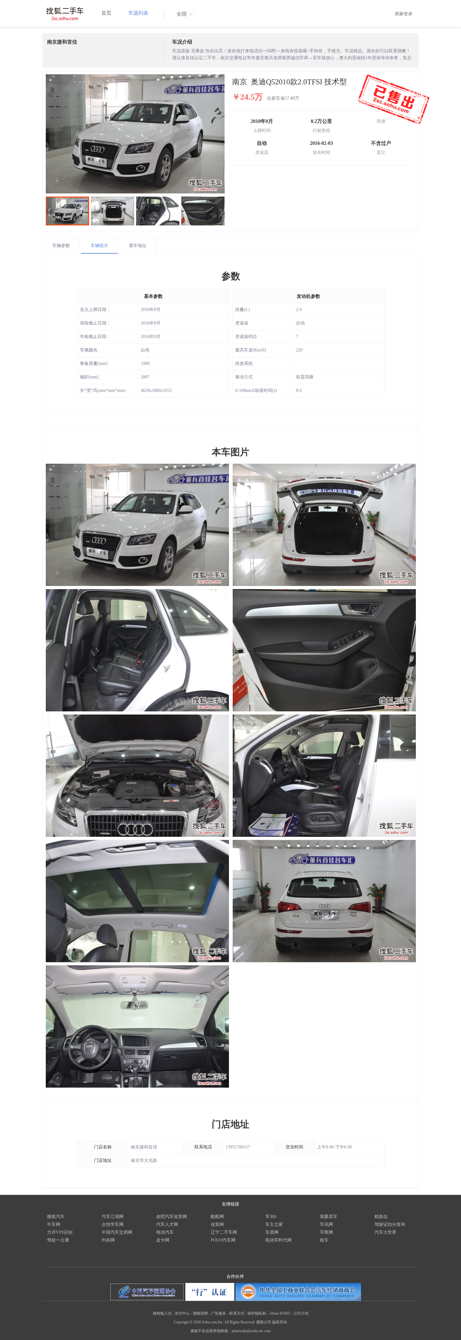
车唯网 (326, 1232)
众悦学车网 (113, 1224)
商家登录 (403, 14)
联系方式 (236, 1313)
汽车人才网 (167, 1224)
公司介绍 (301, 1313)
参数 (230, 276)
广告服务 (218, 1313)
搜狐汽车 (56, 1216)
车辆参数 (61, 245)
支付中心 (182, 1313)
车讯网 (326, 1224)
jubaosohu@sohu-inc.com (251, 1331)
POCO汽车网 (223, 1240)
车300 (270, 1216)
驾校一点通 (58, 1240)
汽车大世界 (385, 1232)
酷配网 (217, 1216)
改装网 (217, 1224)
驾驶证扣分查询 (389, 1224)
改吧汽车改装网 (171, 1216)
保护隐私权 (256, 1313)
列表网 (108, 1240)
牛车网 (53, 1224)
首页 (106, 13)
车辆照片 (99, 245)
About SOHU (279, 1313)
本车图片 (230, 452)
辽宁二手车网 (224, 1232)
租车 (324, 1240)
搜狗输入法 (162, 1313)
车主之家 (274, 1224)
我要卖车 (328, 1216)
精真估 (381, 1216)
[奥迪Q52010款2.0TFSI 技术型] (135, 133)
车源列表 (138, 13)
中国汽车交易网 (117, 1232)
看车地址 (137, 245)
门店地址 (230, 1124)
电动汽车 (165, 1232)
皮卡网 (162, 1240)
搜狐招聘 (200, 1313)
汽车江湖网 (113, 1216)
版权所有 (279, 1322)
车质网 (271, 1232)
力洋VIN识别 (59, 1232)
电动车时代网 (278, 1240)
